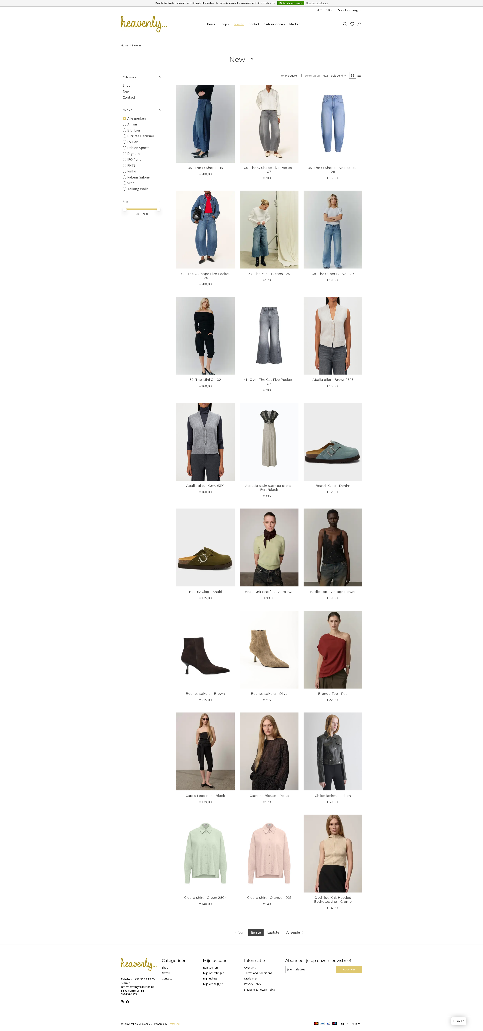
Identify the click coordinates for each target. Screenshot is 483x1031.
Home (211, 24)
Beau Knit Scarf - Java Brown (269, 592)
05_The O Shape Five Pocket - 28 (333, 170)
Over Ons (250, 967)
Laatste (273, 932)
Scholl (131, 183)
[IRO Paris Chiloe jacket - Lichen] (333, 751)
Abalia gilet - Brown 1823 (333, 380)
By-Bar (132, 142)
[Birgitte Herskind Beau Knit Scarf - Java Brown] (269, 547)
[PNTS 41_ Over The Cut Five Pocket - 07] (269, 336)
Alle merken (136, 118)
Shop (127, 85)
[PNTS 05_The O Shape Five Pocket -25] (205, 230)
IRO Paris (134, 159)
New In (239, 24)
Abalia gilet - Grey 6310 (205, 486)
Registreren (210, 967)
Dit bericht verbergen (290, 3)
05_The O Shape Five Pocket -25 (205, 276)
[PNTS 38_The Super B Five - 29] (333, 230)
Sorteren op (312, 75)
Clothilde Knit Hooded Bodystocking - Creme (333, 899)
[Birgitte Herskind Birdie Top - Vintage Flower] (333, 547)
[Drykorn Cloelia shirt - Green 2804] (205, 854)
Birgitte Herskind (140, 136)
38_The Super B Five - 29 (333, 274)
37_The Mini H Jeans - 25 (269, 274)
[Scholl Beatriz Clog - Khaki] (205, 547)
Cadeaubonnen (274, 24)
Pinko (131, 171)
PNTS (131, 165)
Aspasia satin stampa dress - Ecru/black (269, 488)
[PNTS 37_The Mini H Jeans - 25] (269, 230)
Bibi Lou (133, 130)
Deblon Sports (138, 147)
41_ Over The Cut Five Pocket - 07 (269, 381)
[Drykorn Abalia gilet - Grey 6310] (205, 442)
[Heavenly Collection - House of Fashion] (144, 24)
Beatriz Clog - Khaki (205, 592)
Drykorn (133, 153)
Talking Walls (137, 189)
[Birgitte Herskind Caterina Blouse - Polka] (269, 751)
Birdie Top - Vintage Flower (333, 592)
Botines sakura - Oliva (269, 694)
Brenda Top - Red (333, 694)
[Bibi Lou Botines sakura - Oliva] (269, 650)
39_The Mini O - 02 (205, 380)
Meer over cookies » (317, 3)
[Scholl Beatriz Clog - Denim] (333, 442)
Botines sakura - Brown (205, 694)
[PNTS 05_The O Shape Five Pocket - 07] (269, 124)
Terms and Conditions (258, 973)
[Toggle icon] (345, 24)
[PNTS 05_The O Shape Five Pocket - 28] (333, 124)
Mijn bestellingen (213, 973)
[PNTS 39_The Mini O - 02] (205, 336)
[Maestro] (334, 1024)
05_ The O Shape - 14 (205, 168)
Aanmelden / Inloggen (349, 10)
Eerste (256, 932)
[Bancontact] (328, 1024)
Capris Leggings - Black (205, 796)
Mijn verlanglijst (213, 984)
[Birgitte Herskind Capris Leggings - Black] (205, 751)
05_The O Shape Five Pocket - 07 (269, 170)
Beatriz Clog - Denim (333, 486)
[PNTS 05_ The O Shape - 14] (205, 124)
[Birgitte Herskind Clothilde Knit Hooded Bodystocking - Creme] (333, 854)
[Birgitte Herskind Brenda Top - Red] (333, 650)
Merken (294, 24)
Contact (254, 24)
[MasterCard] (316, 1024)
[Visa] (322, 1024)
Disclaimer (250, 978)
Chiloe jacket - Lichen (333, 796)
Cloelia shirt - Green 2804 (205, 897)
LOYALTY (458, 1021)
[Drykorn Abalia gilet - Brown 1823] (333, 336)
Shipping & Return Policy (259, 989)
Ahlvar (132, 124)
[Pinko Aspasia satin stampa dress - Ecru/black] (269, 442)
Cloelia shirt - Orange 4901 (269, 897)
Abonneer (349, 969)
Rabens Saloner (139, 177)
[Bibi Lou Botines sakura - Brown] (205, 650)
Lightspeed (174, 1024)
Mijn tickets (210, 978)
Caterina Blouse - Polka (269, 796)
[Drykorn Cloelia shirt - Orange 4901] (269, 854)
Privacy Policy (252, 984)
